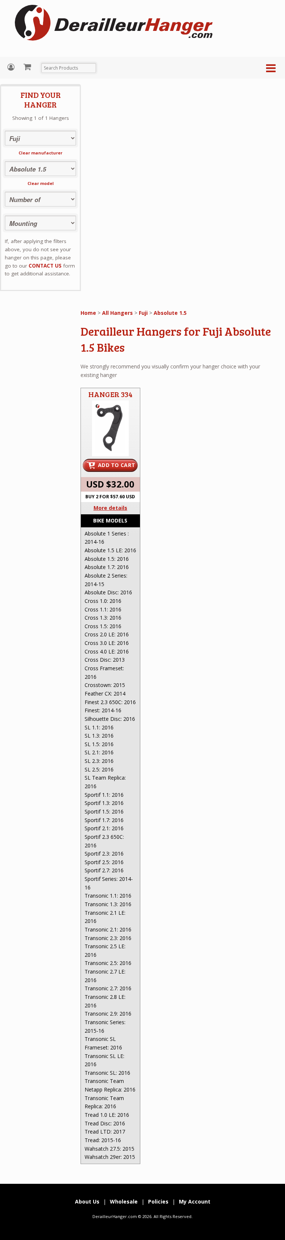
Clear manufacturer (40, 153)
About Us (87, 1201)
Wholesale (124, 1201)
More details (110, 507)
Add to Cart (116, 465)
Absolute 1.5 (170, 312)
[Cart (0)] (28, 67)
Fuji (143, 312)
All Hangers (117, 312)
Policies (158, 1201)
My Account (11, 67)
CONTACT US (45, 265)
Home (88, 312)
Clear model (40, 183)
